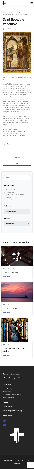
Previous (17, 157)
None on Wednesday (11, 197)
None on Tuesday (10, 200)
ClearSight (17, 463)
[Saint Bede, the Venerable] (17, 53)
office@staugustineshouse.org (12, 411)
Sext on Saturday (10, 189)
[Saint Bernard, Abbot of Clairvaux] (14, 329)
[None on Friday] (17, 292)
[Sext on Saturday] (17, 256)
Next (17, 163)
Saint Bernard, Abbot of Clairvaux (15, 194)
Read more (6, 276)
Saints (9, 144)
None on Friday (10, 192)
